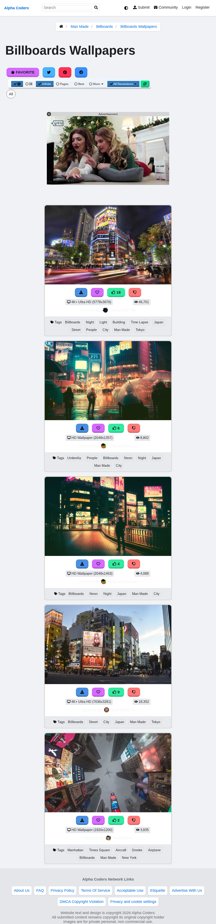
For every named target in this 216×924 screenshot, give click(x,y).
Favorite (25, 72)
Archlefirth (122, 837)
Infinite (46, 84)
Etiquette (157, 890)
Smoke (137, 850)
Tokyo (140, 330)
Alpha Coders (16, 8)
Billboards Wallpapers (138, 26)
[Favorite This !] (98, 820)
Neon (128, 458)
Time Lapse (139, 322)
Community (168, 7)
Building (119, 322)
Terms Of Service (95, 890)
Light (103, 322)
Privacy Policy (62, 890)
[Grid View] (17, 84)
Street (76, 330)
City (105, 330)
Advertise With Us (187, 890)
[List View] (29, 84)
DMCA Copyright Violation (82, 902)
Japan (158, 322)
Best (80, 84)
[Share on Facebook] (81, 72)
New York (129, 857)
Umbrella (74, 458)
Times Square (99, 850)
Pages (64, 84)
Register (203, 7)
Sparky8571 (122, 709)
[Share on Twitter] (49, 72)
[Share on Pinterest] (65, 72)
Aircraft (121, 850)
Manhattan (75, 850)
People (91, 330)
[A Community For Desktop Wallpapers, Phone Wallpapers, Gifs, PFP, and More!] (61, 26)
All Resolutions (123, 84)
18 (118, 292)
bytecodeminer (122, 445)
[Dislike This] (134, 820)
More (96, 84)
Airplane (154, 850)
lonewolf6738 (122, 310)
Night (90, 322)
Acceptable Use (130, 890)
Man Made (80, 26)
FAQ (40, 890)
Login (186, 7)
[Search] (96, 8)
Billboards (104, 26)
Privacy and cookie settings (133, 902)
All (11, 94)
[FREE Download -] (82, 820)
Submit (143, 7)
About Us (22, 890)
